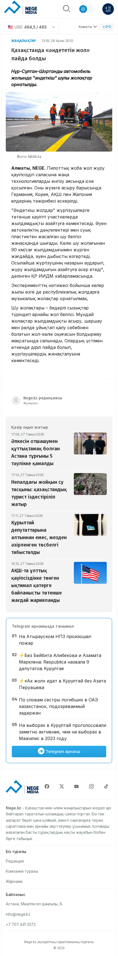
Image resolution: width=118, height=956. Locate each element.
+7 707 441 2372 (21, 924)
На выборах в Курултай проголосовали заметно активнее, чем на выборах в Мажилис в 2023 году (62, 731)
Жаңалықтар (23, 40)
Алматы (85, 27)
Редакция (15, 861)
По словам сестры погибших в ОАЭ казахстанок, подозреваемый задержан (58, 706)
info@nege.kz (18, 914)
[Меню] (108, 9)
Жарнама (14, 881)
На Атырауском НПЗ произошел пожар (55, 640)
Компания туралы (22, 871)
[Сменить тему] (86, 9)
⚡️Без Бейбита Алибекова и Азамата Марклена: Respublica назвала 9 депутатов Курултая (60, 662)
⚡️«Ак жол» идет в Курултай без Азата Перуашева (62, 684)
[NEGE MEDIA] (20, 8)
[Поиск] (66, 9)
